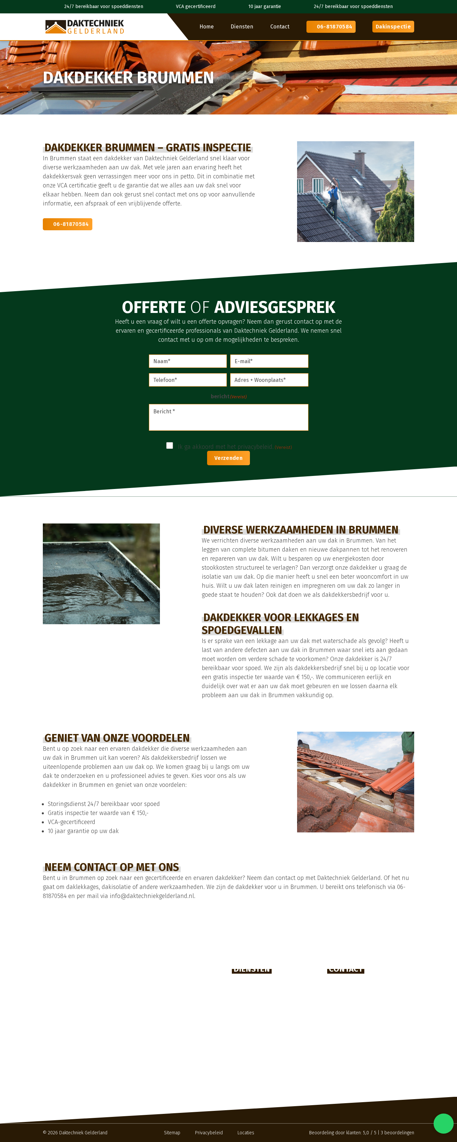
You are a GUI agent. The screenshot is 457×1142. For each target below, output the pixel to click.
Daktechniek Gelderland (83, 1133)
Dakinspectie (393, 26)
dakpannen (345, 549)
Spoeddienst (249, 1067)
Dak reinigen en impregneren (270, 1057)
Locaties (246, 1133)
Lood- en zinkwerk (256, 1077)
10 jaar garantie (264, 6)
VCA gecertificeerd (195, 6)
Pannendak (248, 984)
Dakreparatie (250, 1005)
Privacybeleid (209, 1133)
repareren (223, 558)
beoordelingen (397, 1133)
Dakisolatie (247, 1036)
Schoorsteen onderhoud (264, 1088)
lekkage (267, 641)
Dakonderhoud (252, 1046)
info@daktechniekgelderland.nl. (152, 896)
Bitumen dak (249, 994)
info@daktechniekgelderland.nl (377, 1005)
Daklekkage (248, 1026)
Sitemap (172, 1133)
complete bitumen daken (265, 549)
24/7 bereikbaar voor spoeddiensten (103, 6)
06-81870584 (335, 26)
